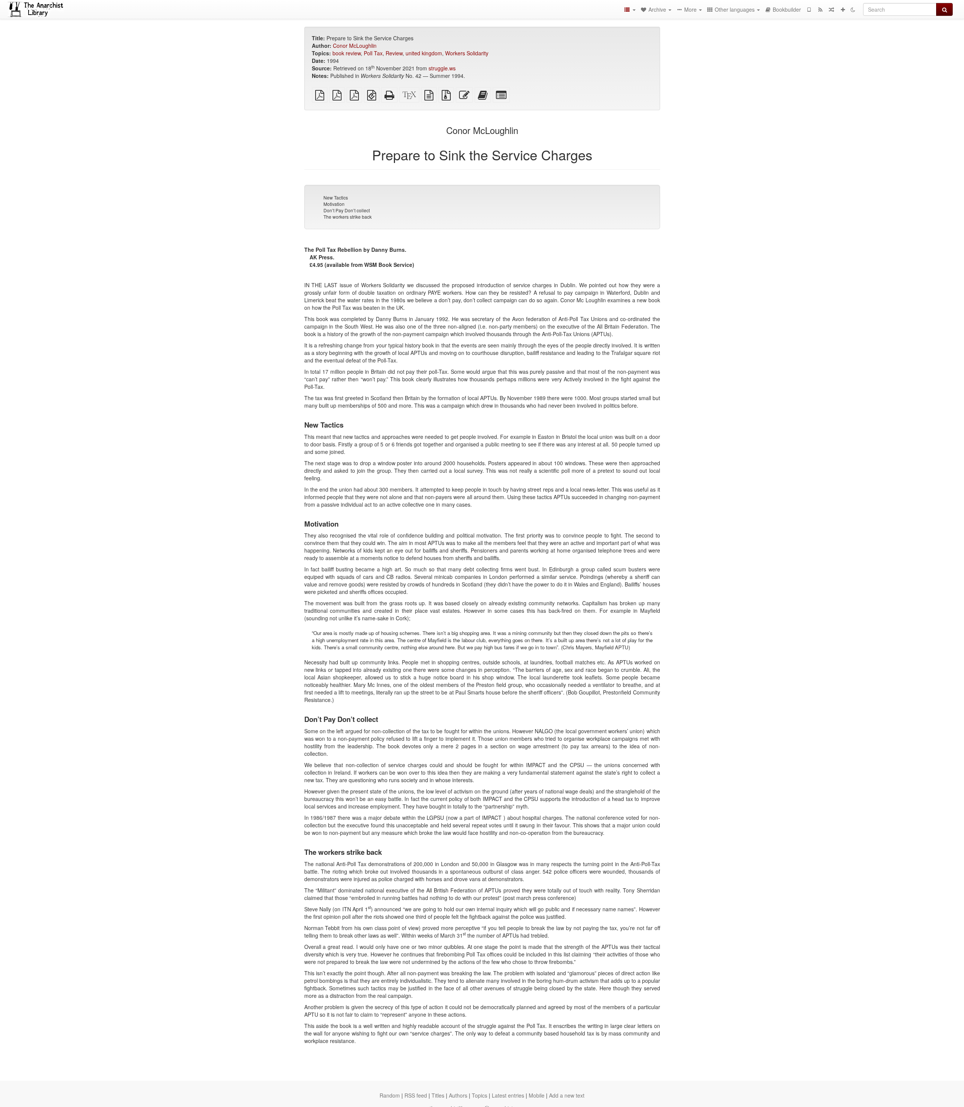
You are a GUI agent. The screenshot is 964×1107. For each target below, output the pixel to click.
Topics (479, 1095)
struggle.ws (442, 68)
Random (390, 1095)
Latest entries (508, 1095)
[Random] (831, 9)
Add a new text (566, 1095)
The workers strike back (347, 216)
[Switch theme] (852, 9)
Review (394, 53)
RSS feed (415, 1095)
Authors (458, 1095)
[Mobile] (809, 9)
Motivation (334, 204)
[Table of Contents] (629, 9)
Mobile (537, 1095)
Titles (438, 1095)
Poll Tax (373, 53)
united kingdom (424, 53)
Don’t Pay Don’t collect (346, 210)
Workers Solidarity (466, 53)
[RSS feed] (820, 9)
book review (347, 53)
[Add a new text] (842, 9)
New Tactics (335, 197)
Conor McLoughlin (355, 45)
